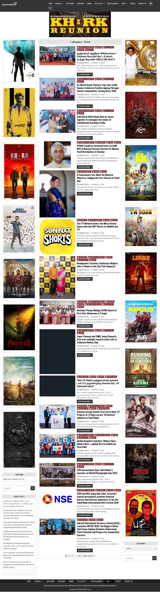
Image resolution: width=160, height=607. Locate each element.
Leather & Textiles (94, 304)
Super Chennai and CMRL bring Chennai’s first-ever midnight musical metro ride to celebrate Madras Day (97, 339)
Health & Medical (113, 3)
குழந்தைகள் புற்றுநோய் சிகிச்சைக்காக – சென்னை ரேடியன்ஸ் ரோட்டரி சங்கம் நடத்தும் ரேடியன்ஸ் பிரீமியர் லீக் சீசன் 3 (18, 503)
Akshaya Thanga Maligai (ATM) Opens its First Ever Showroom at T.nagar (97, 312)
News (123, 3)
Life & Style (98, 3)
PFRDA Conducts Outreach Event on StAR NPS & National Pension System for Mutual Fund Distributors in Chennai (98, 148)
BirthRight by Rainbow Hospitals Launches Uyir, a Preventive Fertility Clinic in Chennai (18, 546)
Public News (104, 408)
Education (80, 3)
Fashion (111, 302)
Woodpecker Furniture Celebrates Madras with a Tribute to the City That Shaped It (97, 265)
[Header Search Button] (50, 8)
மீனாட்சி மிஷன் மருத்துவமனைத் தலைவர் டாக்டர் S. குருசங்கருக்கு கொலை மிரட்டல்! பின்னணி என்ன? (98, 383)
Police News (111, 377)
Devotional (70, 3)
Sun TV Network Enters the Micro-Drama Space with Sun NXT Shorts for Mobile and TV (19, 564)
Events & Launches (86, 47)
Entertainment (85, 171)
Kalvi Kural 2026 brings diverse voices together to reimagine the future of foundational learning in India (19, 524)
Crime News (84, 377)
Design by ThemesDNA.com (80, 589)
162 (79, 556)
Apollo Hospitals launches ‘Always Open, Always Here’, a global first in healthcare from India (96, 444)
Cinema (89, 3)
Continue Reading (84, 74)
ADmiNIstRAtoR (84, 63)
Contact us (142, 3)
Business (58, 3)
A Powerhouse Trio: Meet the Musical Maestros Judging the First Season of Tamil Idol (19, 555)
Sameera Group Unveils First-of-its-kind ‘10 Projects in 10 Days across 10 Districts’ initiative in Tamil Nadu (98, 414)
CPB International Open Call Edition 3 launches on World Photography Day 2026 (97, 472)
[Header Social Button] (150, 3)
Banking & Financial (87, 142)
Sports (132, 3)
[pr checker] (14, 479)
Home (50, 3)
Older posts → (88, 556)
